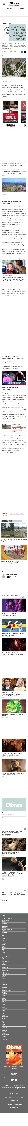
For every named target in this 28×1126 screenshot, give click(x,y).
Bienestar (4, 1038)
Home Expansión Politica (7, 929)
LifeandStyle (4, 940)
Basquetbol (4, 963)
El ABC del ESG (4, 993)
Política (4, 943)
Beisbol (3, 960)
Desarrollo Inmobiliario (7, 918)
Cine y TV (3, 977)
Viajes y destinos (5, 1034)
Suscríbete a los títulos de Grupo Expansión (14, 1067)
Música (3, 978)
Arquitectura (4, 921)
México (3, 946)
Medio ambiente (5, 984)
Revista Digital (5, 967)
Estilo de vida (4, 1027)
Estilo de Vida (4, 1039)
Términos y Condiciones (14, 1104)
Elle (3, 1021)
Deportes (4, 975)
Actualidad (4, 999)
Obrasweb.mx (16, 1080)
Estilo (3, 972)
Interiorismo (4, 923)
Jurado (3, 1041)
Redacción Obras (11, 574)
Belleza (3, 1015)
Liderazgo (4, 1001)
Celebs (3, 1025)
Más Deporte (4, 964)
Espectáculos (4, 1008)
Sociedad (3, 954)
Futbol (3, 958)
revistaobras (12, 1080)
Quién (3, 1007)
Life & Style (5, 970)
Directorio (14, 1108)
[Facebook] (22, 52)
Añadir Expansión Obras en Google (10, 55)
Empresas (4, 927)
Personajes (4, 1036)
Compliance (14, 1100)
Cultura (3, 1018)
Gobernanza (4, 987)
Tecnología (4, 934)
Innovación (4, 992)
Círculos (3, 1012)
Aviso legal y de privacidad (14, 1097)
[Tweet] (25, 52)
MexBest (4, 1030)
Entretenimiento (5, 973)
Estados (3, 950)
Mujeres (3, 938)
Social (3, 986)
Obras (3, 915)
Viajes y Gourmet (5, 980)
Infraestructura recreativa (17, 514)
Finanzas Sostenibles (6, 990)
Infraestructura (7, 23)
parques (5, 515)
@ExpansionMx (13, 577)
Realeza (3, 1010)
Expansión (5, 926)
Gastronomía (4, 1031)
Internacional (5, 932)
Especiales (4, 1004)
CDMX (3, 949)
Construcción (10, 8)
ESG (2, 937)
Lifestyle (3, 966)
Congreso (4, 947)
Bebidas (3, 1033)
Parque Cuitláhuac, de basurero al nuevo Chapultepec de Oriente (19, 429)
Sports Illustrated (6, 957)
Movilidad (4, 989)
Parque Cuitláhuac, (9, 92)
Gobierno (3, 944)
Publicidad (14, 1093)
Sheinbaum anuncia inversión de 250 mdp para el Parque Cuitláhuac (12, 562)
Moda (3, 1013)
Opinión (3, 952)
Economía (3, 930)
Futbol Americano (5, 961)
